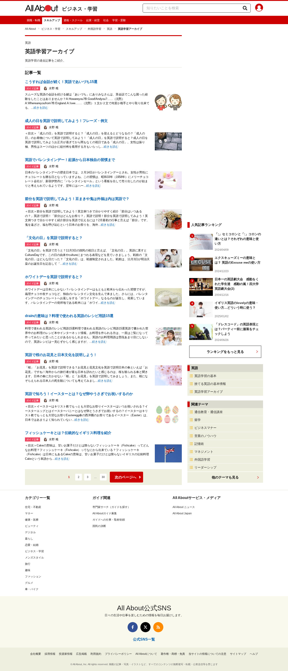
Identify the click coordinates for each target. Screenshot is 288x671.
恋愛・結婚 (31, 545)
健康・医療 (31, 519)
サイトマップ (238, 653)
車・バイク (31, 589)
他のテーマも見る (225, 477)
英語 (109, 28)
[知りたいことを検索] (245, 8)
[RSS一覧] (158, 627)
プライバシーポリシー (118, 653)
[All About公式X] (145, 627)
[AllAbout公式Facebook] (133, 627)
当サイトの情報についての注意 (207, 653)
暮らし (29, 538)
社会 (106, 20)
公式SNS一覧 (144, 639)
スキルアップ (52, 20)
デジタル (30, 532)
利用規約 (95, 653)
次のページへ (125, 477)
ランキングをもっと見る (225, 352)
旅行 (27, 563)
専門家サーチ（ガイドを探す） (111, 507)
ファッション (33, 576)
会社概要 (35, 653)
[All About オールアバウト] (41, 9)
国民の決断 (99, 526)
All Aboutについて (146, 653)
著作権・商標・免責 (173, 653)
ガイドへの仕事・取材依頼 (108, 519)
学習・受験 (119, 20)
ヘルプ (254, 653)
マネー (29, 513)
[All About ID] (259, 8)
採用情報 (50, 653)
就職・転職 (33, 20)
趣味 (27, 570)
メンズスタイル (34, 557)
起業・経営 (93, 20)
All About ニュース (184, 507)
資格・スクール (73, 20)
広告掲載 (81, 653)
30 (103, 477)
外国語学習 (94, 28)
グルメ (29, 582)
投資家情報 (65, 653)
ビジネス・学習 (79, 9)
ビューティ (31, 526)
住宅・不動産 (33, 507)
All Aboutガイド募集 (104, 513)
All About (30, 28)
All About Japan (182, 513)
